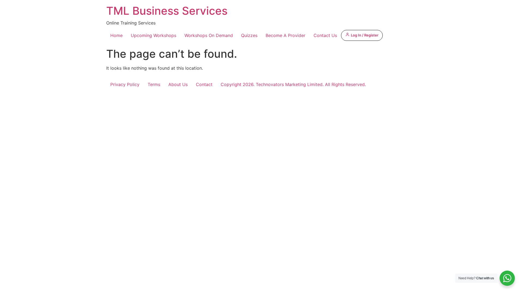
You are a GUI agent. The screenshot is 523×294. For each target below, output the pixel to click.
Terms (154, 84)
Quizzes (249, 35)
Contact (204, 84)
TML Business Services (166, 10)
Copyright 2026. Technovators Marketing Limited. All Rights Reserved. (293, 84)
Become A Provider (285, 35)
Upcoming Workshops (153, 35)
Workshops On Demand (208, 35)
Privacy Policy (124, 84)
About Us (178, 84)
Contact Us (325, 35)
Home (116, 35)
